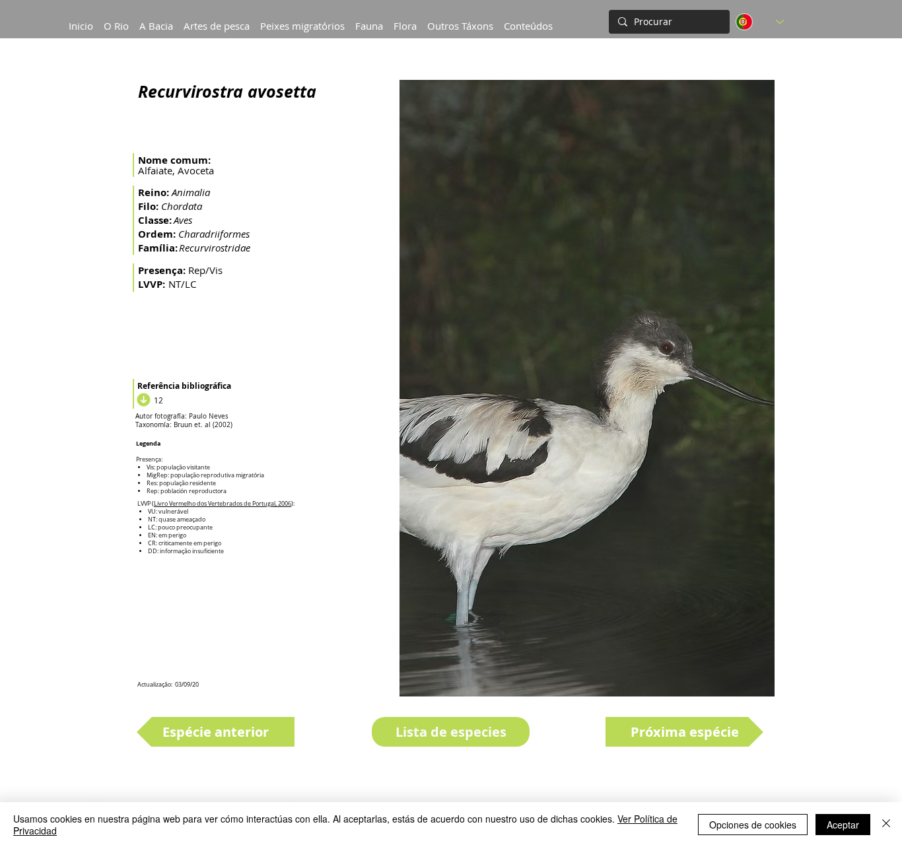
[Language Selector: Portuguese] (759, 22)
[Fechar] (886, 824)
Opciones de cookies (752, 824)
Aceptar (843, 824)
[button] (156, 20)
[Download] (142, 400)
